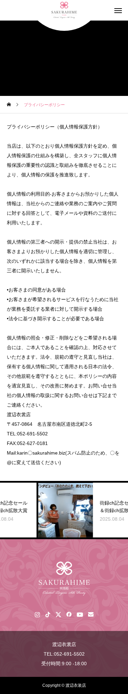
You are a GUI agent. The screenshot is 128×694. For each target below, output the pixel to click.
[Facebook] (69, 614)
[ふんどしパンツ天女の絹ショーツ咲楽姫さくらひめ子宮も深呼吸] (64, 578)
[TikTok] (48, 614)
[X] (58, 614)
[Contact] (91, 614)
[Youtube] (80, 614)
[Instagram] (37, 614)
